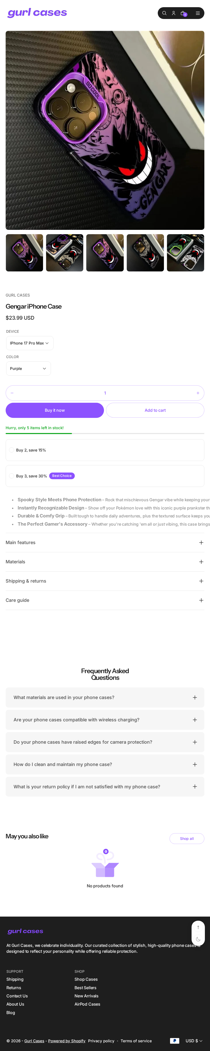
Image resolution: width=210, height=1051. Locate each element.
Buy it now (55, 410)
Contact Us (17, 995)
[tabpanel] (26, 254)
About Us (15, 1004)
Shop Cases (86, 979)
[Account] (173, 13)
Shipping (15, 979)
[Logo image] (38, 13)
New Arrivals (87, 995)
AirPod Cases (87, 1004)
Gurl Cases (34, 1040)
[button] (30, 343)
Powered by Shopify (67, 1040)
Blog (10, 1012)
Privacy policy (101, 1040)
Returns (13, 987)
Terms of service (136, 1040)
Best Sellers (86, 987)
